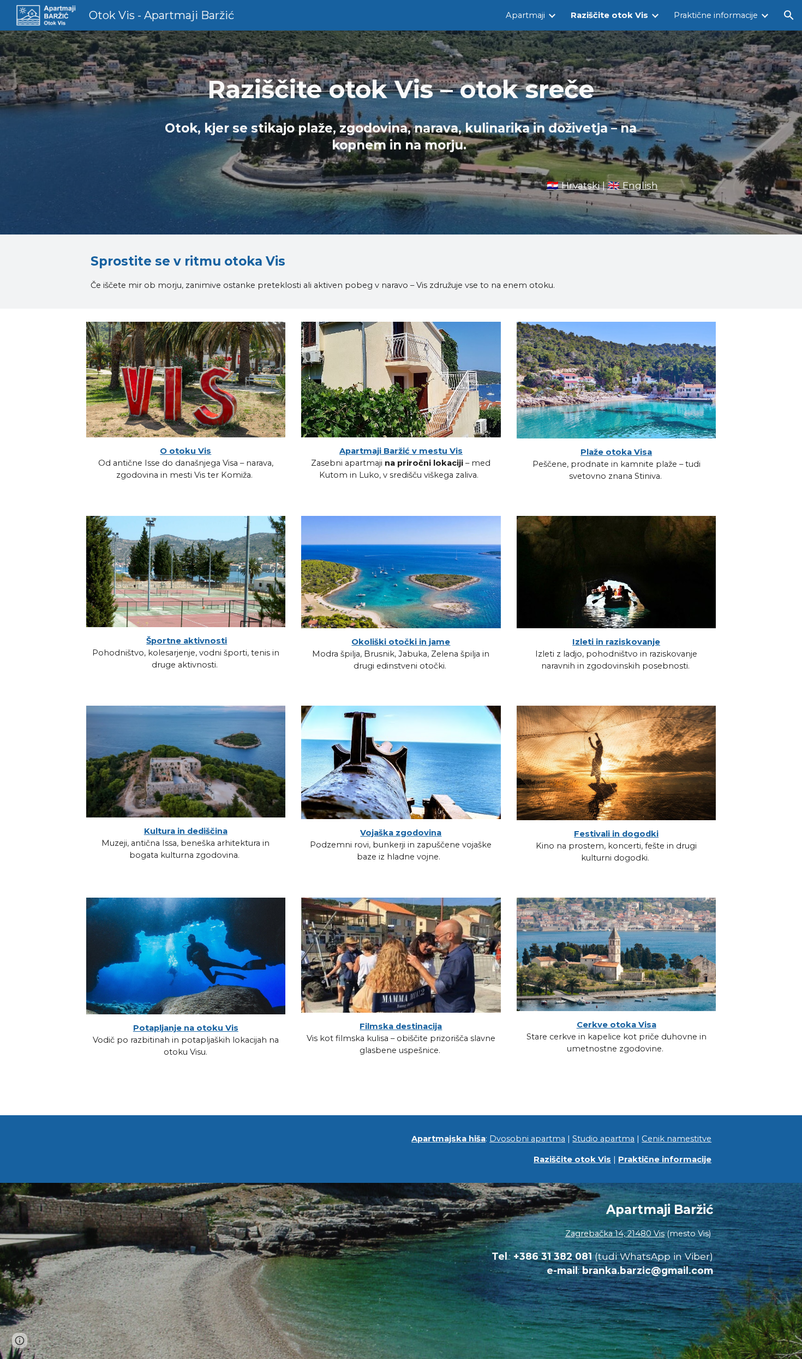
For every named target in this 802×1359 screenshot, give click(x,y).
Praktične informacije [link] (716, 15)
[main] (401, 117)
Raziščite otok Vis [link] (609, 15)
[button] (789, 15)
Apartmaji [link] (525, 15)
